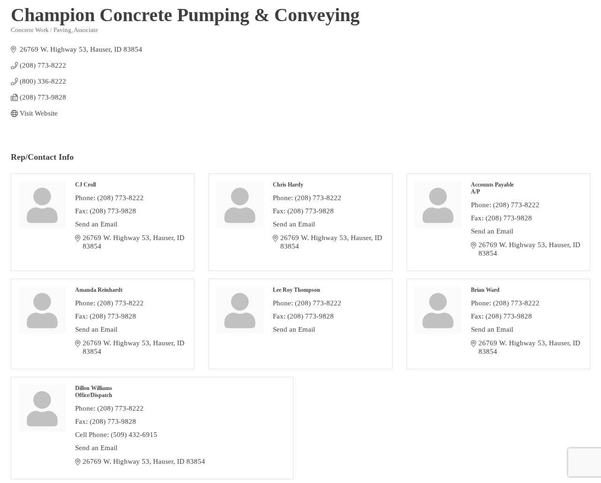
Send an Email (96, 224)
